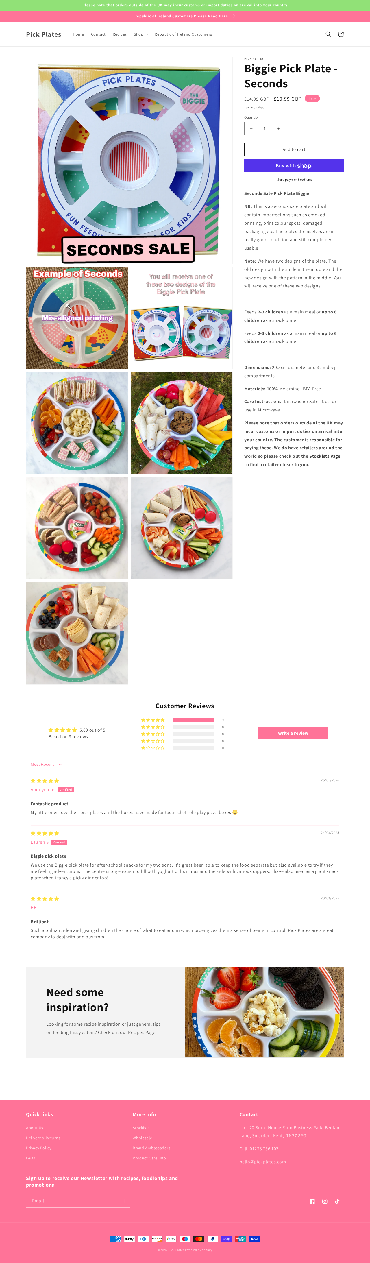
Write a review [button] (293, 733)
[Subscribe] (123, 1201)
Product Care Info (149, 1158)
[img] (45, 781)
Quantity (251, 117)
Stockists (141, 1127)
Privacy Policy (38, 1148)
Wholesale (142, 1137)
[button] (140, 34)
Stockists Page (324, 456)
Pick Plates (176, 1250)
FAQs (30, 1158)
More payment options (294, 180)
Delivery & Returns (43, 1137)
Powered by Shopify (199, 1250)
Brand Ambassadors (151, 1148)
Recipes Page (141, 1032)
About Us (34, 1127)
